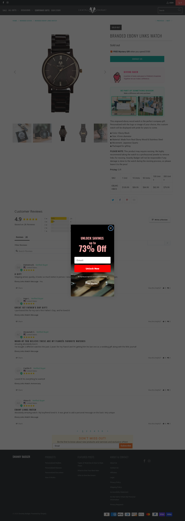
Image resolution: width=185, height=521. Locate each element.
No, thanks (92, 283)
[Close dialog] (110, 228)
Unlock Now (92, 268)
